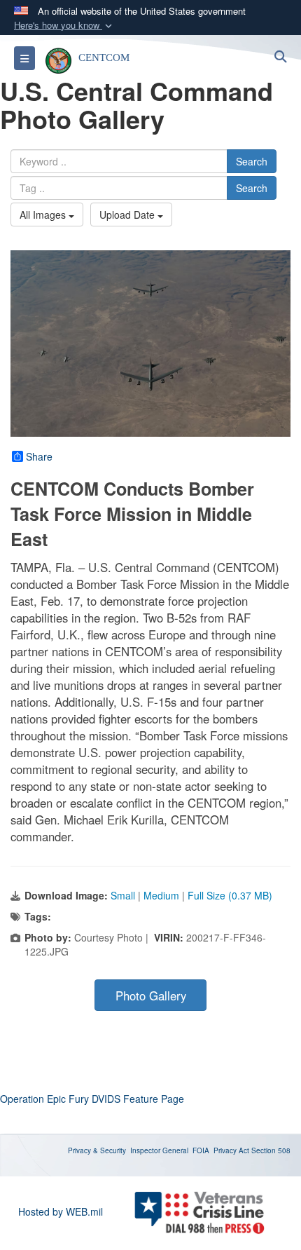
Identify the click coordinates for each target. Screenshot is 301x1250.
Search (251, 161)
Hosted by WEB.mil (60, 1211)
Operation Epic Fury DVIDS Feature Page (92, 1099)
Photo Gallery (150, 995)
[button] (64, 25)
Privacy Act (231, 1150)
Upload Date (128, 215)
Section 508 (270, 1150)
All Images (44, 215)
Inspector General (159, 1150)
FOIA (200, 1150)
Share (39, 456)
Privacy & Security (97, 1150)
